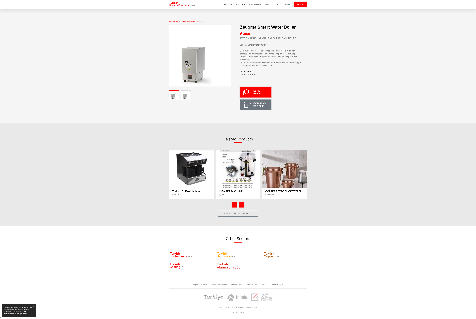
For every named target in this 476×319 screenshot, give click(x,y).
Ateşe (245, 33)
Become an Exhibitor (219, 285)
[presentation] (234, 205)
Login (287, 4)
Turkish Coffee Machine (186, 191)
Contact (264, 285)
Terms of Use (251, 285)
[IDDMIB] (261, 297)
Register (300, 4)
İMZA (224, 194)
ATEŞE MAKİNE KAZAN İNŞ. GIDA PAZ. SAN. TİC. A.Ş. (268, 38)
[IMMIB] (237, 297)
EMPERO (179, 194)
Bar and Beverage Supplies (192, 22)
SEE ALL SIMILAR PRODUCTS (238, 213)
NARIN (271, 194)
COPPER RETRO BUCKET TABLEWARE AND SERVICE (286, 191)
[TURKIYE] (213, 297)
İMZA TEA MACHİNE (231, 191)
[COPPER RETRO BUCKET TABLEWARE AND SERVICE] (284, 169)
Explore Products (200, 285)
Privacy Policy (237, 285)
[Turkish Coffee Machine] (191, 169)
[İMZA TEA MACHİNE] (238, 169)
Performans (239, 312)
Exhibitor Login (277, 285)
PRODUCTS (173, 22)
